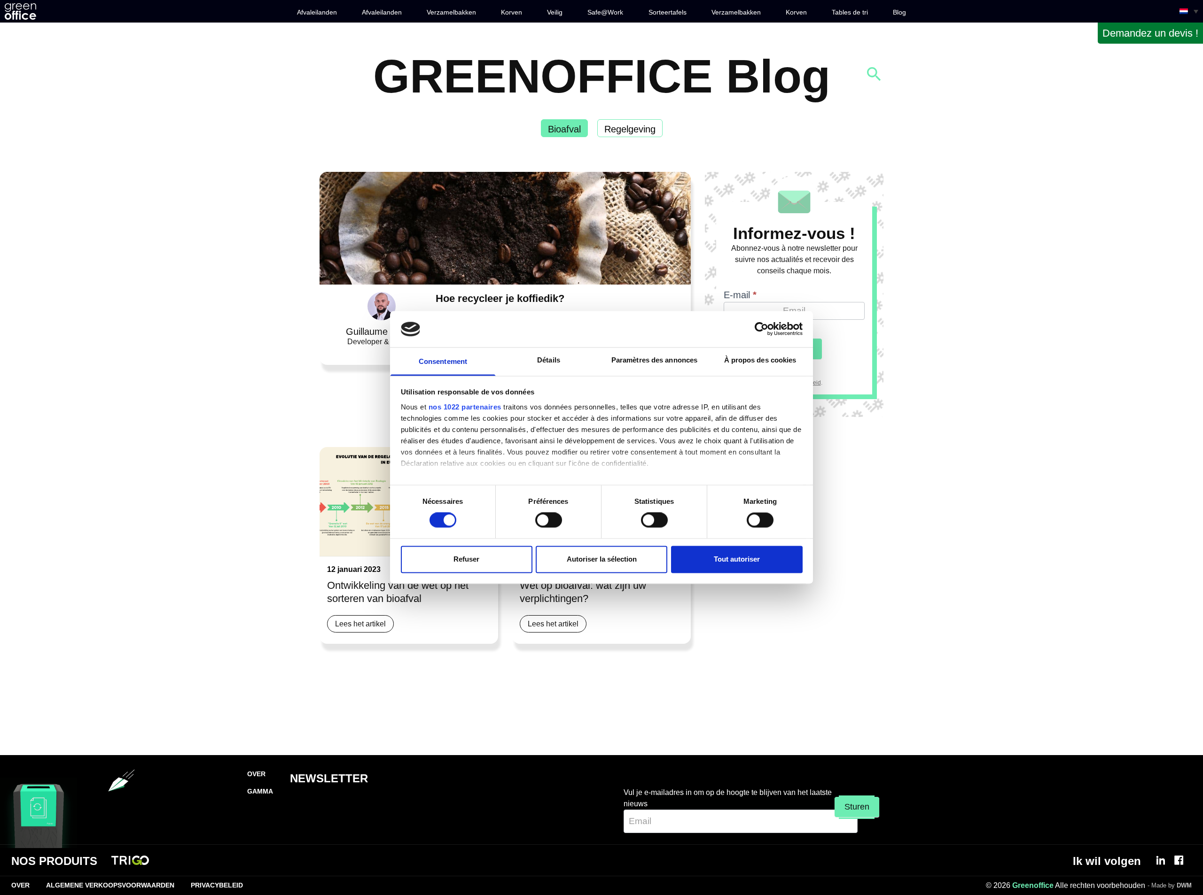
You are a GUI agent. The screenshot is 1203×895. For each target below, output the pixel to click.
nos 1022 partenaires (465, 407)
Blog (899, 12)
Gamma (260, 791)
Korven (511, 12)
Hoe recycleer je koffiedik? (500, 298)
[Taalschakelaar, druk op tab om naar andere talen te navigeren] (1189, 11)
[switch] (548, 520)
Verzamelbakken (451, 12)
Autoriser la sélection (602, 559)
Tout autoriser (737, 559)
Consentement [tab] (443, 361)
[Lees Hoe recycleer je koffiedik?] (505, 228)
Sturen (856, 806)
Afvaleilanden (317, 12)
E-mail (740, 295)
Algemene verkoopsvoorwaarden (110, 885)
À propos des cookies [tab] (760, 360)
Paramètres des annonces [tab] (654, 360)
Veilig (554, 12)
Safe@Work (605, 12)
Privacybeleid (217, 885)
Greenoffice (1033, 885)
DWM (1184, 885)
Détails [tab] (548, 360)
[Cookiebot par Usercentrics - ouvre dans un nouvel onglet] (761, 329)
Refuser (466, 559)
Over (256, 774)
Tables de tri (850, 12)
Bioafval (564, 129)
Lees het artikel (360, 624)
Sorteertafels (667, 12)
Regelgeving (630, 129)
